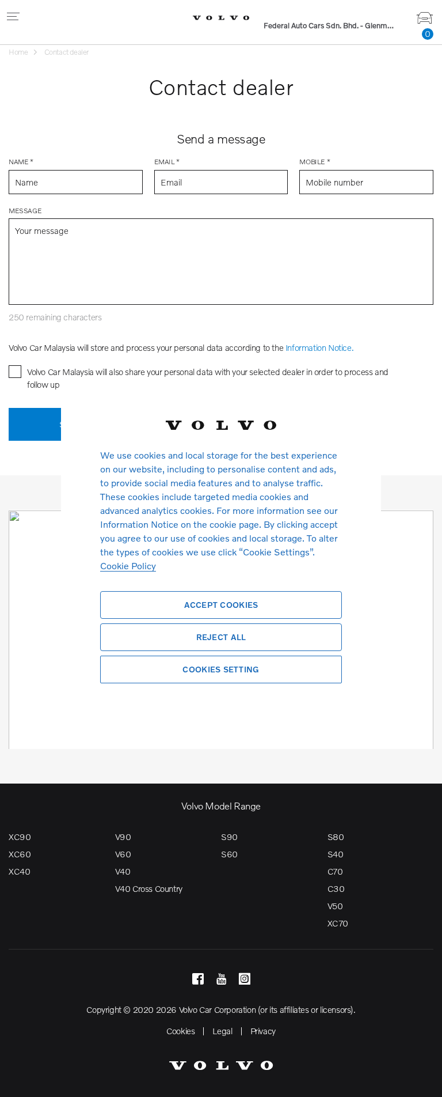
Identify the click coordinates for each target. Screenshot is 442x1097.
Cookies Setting (220, 669)
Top (422, 1080)
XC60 (20, 854)
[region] (221, 548)
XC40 (19, 871)
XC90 (20, 836)
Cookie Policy (128, 565)
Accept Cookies (221, 605)
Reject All (221, 637)
